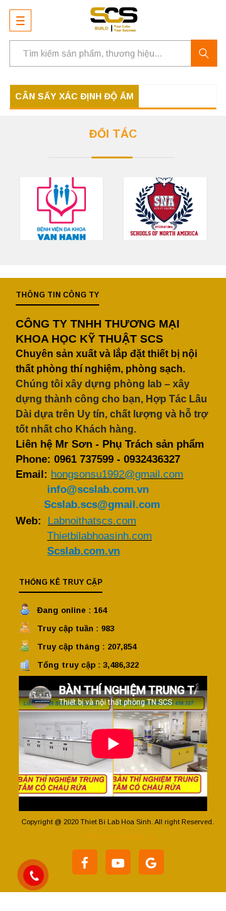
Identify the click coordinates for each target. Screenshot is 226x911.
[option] (61, 208)
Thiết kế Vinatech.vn (118, 836)
